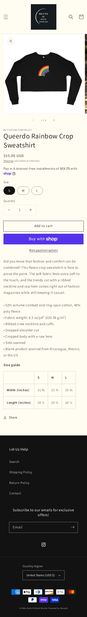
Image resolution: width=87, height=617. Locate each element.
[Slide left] (33, 120)
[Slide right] (54, 120)
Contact (15, 493)
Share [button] (13, 417)
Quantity (9, 201)
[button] (6, 17)
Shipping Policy (20, 472)
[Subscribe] (73, 527)
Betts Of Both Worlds (37, 608)
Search (14, 462)
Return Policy (19, 483)
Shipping (8, 160)
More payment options (43, 250)
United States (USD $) (40, 575)
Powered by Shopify (58, 608)
